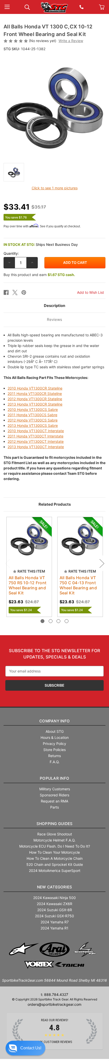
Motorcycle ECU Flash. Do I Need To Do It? (54, 846)
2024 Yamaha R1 (54, 928)
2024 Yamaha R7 (55, 922)
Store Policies (54, 749)
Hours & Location (55, 737)
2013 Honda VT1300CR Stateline (35, 404)
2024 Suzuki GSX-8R (54, 910)
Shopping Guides (55, 823)
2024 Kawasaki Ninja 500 (54, 897)
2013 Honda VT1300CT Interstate (36, 447)
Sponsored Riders (54, 795)
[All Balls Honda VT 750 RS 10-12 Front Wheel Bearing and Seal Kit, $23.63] (29, 539)
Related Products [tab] (55, 504)
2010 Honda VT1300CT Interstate (36, 431)
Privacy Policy (54, 743)
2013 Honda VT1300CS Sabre (33, 425)
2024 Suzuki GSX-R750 (54, 916)
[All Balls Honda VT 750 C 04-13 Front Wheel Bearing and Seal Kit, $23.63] (80, 539)
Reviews (54, 319)
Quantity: (11, 253)
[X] (14, 292)
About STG (55, 731)
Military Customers (54, 789)
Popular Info (54, 778)
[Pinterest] (23, 292)
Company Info (54, 721)
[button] (25, 1048)
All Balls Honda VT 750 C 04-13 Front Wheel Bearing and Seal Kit (78, 585)
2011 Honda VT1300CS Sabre (32, 415)
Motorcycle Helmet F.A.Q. (54, 840)
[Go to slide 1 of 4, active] (42, 621)
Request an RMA (54, 801)
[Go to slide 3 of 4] (58, 621)
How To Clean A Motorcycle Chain (55, 858)
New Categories (54, 887)
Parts (54, 807)
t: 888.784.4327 (54, 994)
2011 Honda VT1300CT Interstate (35, 436)
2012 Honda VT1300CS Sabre (33, 420)
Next (102, 563)
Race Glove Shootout (54, 834)
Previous (7, 563)
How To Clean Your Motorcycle (54, 852)
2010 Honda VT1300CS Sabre (33, 409)
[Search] (27, 6)
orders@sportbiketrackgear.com (54, 1004)
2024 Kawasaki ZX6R (54, 904)
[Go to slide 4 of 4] (66, 621)
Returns (54, 756)
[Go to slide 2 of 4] (50, 621)
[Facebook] (6, 292)
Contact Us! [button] (30, 1048)
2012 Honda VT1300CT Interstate (36, 441)
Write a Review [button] (71, 41)
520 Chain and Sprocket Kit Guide (54, 864)
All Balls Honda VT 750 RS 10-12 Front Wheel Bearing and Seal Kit (28, 585)
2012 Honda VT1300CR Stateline (35, 399)
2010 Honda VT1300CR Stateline (35, 388)
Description (54, 305)
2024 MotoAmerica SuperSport (54, 870)
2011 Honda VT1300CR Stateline (35, 393)
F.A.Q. (55, 762)
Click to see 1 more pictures (55, 188)
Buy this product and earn (39, 274)
